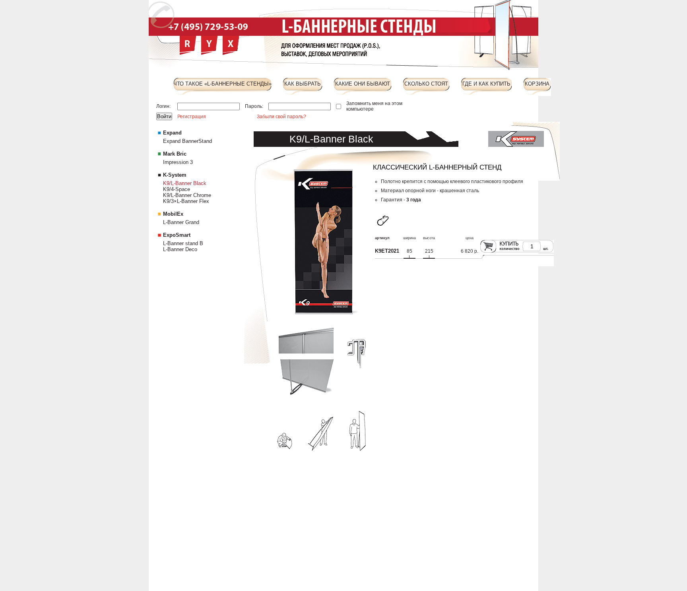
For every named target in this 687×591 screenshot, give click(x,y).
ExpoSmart (176, 235)
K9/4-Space (176, 189)
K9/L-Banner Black (184, 183)
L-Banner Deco (180, 249)
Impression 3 (178, 162)
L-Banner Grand (181, 222)
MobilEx (173, 214)
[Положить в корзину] (488, 252)
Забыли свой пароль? (281, 116)
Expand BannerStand (187, 141)
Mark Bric (174, 154)
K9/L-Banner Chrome (187, 195)
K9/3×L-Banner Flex (186, 201)
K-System (174, 175)
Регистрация (191, 116)
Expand (172, 133)
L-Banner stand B (183, 243)
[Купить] (510, 252)
